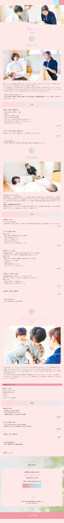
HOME (5, 453)
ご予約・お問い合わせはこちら (32, 481)
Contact (32, 486)
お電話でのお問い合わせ (32, 472)
